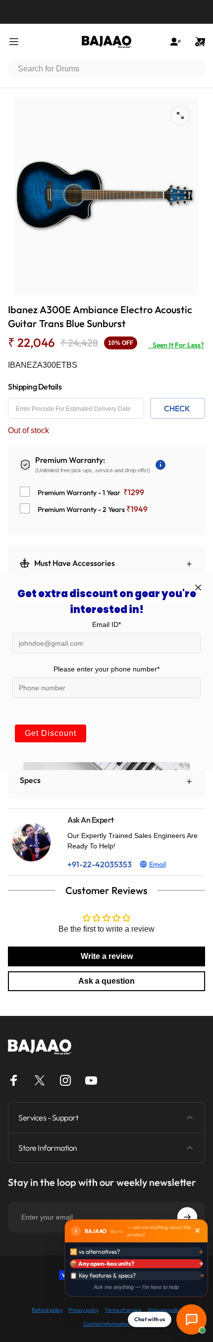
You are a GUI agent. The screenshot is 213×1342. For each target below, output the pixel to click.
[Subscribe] (187, 1217)
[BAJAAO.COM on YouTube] (91, 1080)
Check (177, 408)
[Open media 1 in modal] (180, 115)
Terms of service (123, 1310)
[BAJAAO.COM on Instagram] (65, 1080)
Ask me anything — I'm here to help (136, 1287)
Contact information (106, 1324)
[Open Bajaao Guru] (191, 1319)
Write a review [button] (107, 956)
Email (157, 864)
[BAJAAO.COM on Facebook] (14, 1080)
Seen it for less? (176, 344)
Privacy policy (83, 1310)
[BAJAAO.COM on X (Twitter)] (40, 1080)
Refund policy (47, 1310)
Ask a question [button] (106, 981)
